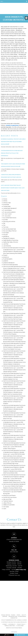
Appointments (21, 634)
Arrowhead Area (13, 616)
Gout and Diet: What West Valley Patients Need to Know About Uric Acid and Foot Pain (12, 188)
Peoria (18, 615)
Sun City (24, 615)
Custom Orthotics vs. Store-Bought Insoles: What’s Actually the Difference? (12, 153)
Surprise (4, 616)
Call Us (7, 634)
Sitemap (5, 624)
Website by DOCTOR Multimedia (14, 627)
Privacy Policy (21, 624)
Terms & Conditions (9, 625)
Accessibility (11, 624)
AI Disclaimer (20, 625)
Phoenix (13, 615)
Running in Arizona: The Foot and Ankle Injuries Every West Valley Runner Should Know (13, 141)
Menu (2, 1)
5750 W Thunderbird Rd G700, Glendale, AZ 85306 (14, 620)
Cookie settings (14, 631)
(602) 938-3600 (14, 551)
